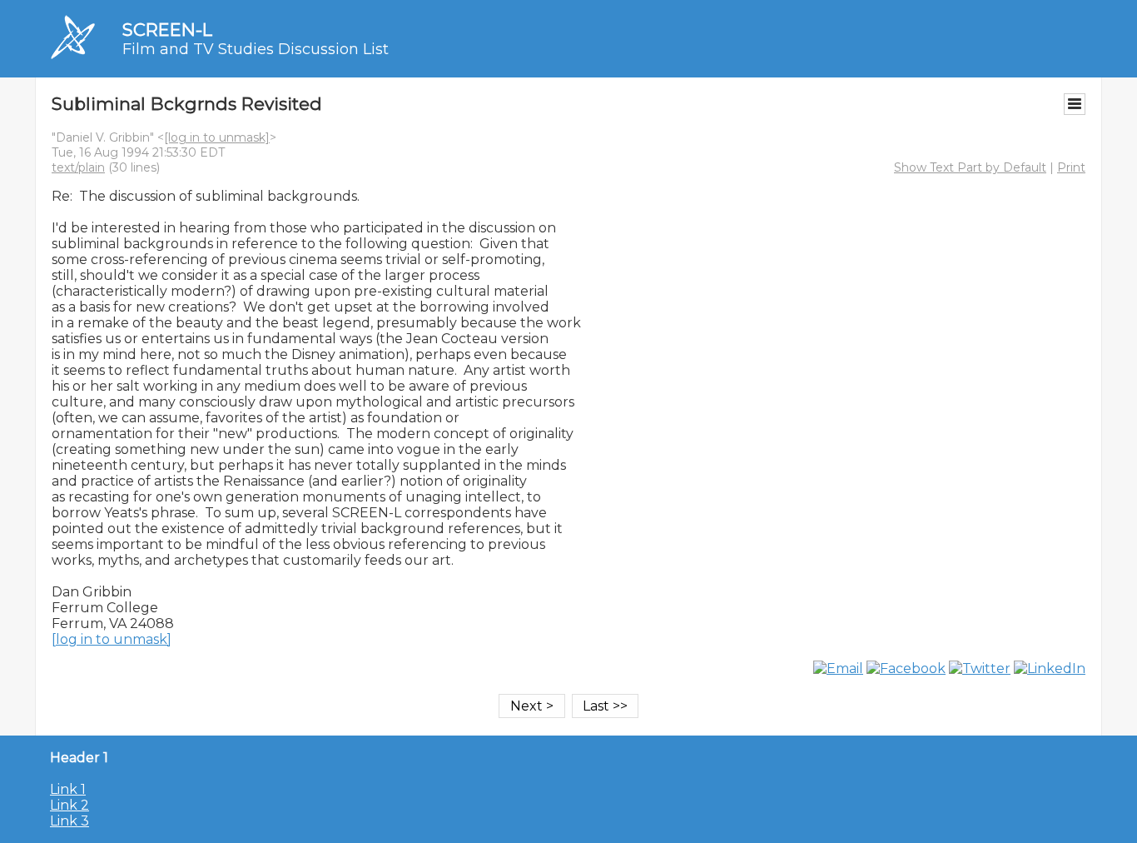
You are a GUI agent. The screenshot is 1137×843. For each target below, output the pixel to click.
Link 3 (69, 821)
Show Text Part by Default (970, 167)
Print (1071, 167)
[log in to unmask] (217, 137)
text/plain (78, 167)
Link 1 (68, 789)
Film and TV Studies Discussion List (255, 49)
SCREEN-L (167, 29)
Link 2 (69, 805)
